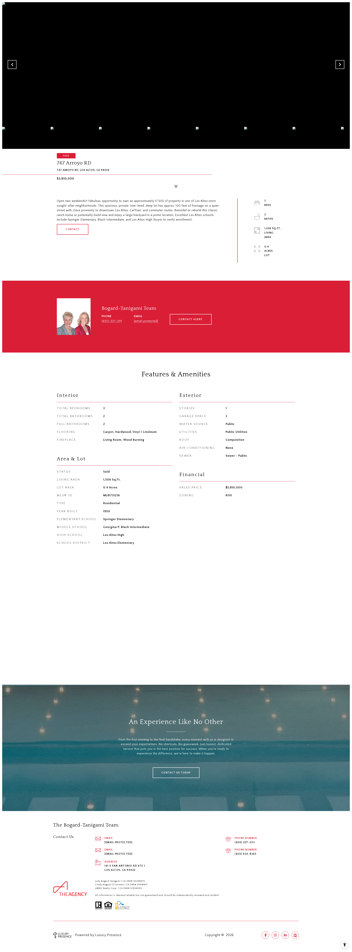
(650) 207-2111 (112, 321)
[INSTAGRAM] (275, 935)
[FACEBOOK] (265, 935)
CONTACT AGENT (191, 319)
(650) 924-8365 (245, 853)
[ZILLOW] (295, 935)
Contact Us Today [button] (176, 772)
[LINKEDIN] (285, 935)
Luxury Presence (108, 935)
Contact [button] (73, 229)
